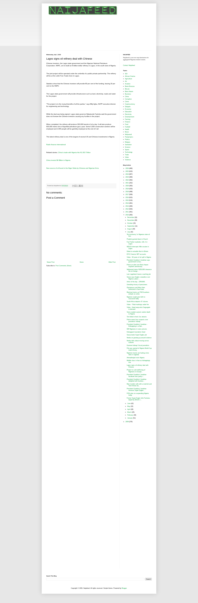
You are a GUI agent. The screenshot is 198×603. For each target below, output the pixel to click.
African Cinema (130, 76)
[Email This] (73, 186)
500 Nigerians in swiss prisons (137, 329)
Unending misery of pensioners (137, 284)
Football (127, 127)
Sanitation (128, 144)
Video (127, 157)
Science (127, 147)
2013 (127, 206)
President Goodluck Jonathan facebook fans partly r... (136, 375)
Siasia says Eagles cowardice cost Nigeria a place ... (138, 278)
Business (128, 94)
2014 (127, 203)
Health (127, 129)
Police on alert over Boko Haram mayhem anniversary (137, 265)
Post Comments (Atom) (63, 266)
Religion (127, 142)
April (129, 409)
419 (126, 74)
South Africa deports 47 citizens (137, 301)
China (127, 96)
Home (82, 262)
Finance (127, 122)
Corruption (128, 99)
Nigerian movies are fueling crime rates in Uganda (138, 354)
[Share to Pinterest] (82, 186)
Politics (127, 139)
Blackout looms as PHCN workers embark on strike (138, 293)
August (129, 229)
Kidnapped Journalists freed (136, 332)
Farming (127, 119)
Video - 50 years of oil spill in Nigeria (139, 257)
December (131, 217)
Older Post (112, 262)
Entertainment (129, 117)
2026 (127, 168)
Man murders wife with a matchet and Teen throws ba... (139, 385)
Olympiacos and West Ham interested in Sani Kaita (136, 288)
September (131, 226)
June (129, 403)
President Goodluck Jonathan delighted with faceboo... (136, 380)
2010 (127, 215)
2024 (127, 174)
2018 (127, 191)
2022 (127, 180)
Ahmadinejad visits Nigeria (135, 357)
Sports (127, 149)
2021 (127, 183)
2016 (127, 197)
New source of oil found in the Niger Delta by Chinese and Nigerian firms (72, 168)
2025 (127, 171)
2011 (127, 212)
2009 (127, 422)
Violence (128, 160)
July (129, 232)
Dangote (127, 106)
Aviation (127, 84)
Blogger (124, 588)
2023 (127, 177)
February (130, 415)
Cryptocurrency (130, 104)
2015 (127, 200)
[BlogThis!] (75, 186)
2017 (127, 194)
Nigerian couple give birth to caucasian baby (136, 298)
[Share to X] (78, 186)
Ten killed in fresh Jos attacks (137, 317)
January (130, 418)
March (129, 412)
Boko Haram (129, 91)
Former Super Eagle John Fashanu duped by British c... (138, 399)
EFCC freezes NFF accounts (136, 254)
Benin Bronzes (130, 86)
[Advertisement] (99, 33)
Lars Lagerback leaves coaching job (139, 274)
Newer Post (51, 262)
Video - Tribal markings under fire (138, 304)
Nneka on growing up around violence (139, 338)
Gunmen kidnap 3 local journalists (138, 345)
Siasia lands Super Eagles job (137, 335)
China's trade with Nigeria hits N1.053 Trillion (74, 152)
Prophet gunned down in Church (137, 239)
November (131, 220)
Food (126, 124)
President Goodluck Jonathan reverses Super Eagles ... (136, 389)
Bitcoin (127, 89)
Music (127, 132)
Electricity (128, 114)
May (129, 406)
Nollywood (128, 134)
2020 (127, 186)
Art (126, 81)
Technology (128, 152)
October (130, 223)
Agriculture (128, 79)
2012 (127, 209)
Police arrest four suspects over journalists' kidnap (137, 320)
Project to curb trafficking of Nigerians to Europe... (136, 371)
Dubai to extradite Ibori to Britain (137, 251)
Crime (127, 101)
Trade (127, 155)
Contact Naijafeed (129, 65)
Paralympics (129, 137)
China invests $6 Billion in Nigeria (58, 160)
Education (128, 111)
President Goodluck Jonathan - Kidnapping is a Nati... (137, 325)
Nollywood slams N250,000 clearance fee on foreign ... (139, 270)
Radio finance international (56, 144)
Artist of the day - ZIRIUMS (136, 282)
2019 (127, 189)
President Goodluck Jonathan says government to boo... (138, 261)
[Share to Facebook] (80, 186)
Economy (128, 109)
